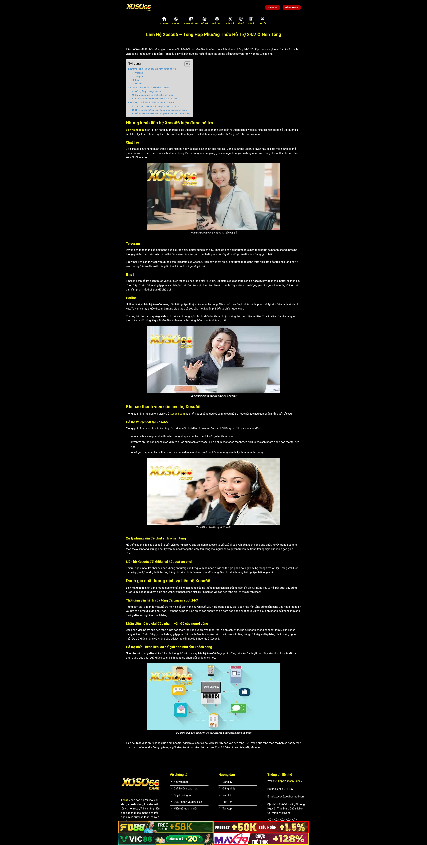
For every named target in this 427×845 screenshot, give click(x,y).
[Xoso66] (142, 7)
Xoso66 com (177, 413)
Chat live (139, 73)
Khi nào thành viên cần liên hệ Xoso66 (149, 87)
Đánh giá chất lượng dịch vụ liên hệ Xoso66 (152, 102)
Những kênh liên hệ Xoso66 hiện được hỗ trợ (153, 69)
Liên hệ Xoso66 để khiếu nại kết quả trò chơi (156, 98)
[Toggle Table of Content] (185, 64)
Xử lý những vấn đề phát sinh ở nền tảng (154, 95)
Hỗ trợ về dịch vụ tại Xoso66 (148, 91)
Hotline (138, 83)
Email (138, 80)
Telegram (139, 76)
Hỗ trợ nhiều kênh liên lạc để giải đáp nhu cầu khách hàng (162, 113)
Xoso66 (125, 800)
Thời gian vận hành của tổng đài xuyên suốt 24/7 (158, 106)
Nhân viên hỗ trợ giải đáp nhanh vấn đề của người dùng (161, 110)
